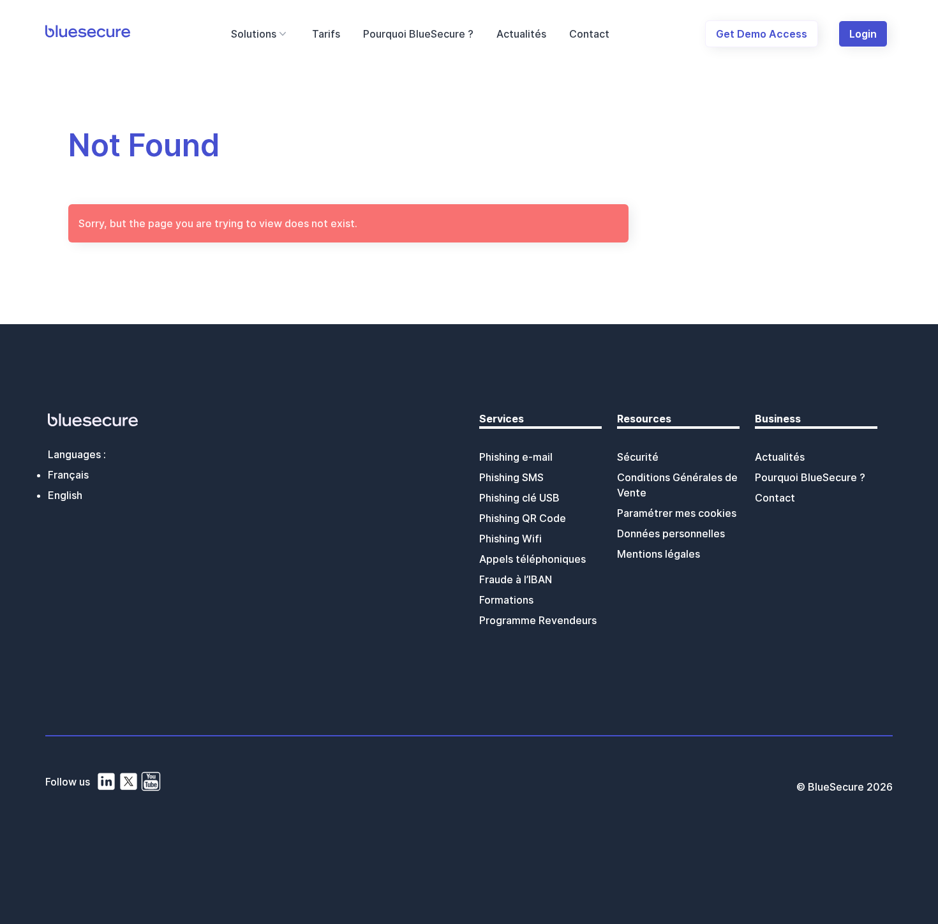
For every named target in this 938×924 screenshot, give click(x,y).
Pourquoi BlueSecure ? (418, 33)
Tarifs (326, 33)
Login (863, 33)
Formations (506, 599)
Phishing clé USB (519, 497)
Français (68, 474)
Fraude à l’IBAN (515, 579)
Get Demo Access (761, 33)
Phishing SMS (511, 477)
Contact (589, 33)
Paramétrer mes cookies (676, 513)
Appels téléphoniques (532, 559)
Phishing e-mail (516, 457)
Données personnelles (671, 533)
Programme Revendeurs (538, 620)
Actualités (521, 33)
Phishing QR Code (522, 518)
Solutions (253, 33)
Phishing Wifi (510, 538)
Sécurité (638, 457)
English (65, 495)
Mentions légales (658, 554)
